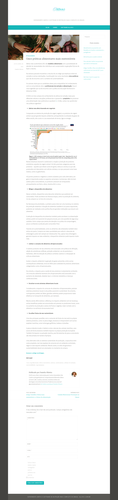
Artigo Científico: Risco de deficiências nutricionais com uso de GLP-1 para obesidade (94, 70)
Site (28, 456)
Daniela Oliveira (19, 69)
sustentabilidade (30, 365)
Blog (47, 27)
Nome (29, 444)
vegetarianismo (40, 365)
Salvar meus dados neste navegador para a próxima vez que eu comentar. (32, 470)
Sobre (55, 27)
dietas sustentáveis (44, 363)
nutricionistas (59, 363)
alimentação (35, 363)
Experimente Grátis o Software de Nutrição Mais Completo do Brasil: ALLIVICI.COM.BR (59, 497)
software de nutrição (69, 363)
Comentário (30, 418)
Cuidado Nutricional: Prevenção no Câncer (68, 395)
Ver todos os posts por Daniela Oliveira (51, 384)
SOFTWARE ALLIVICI (67, 27)
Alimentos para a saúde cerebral (93, 57)
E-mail (29, 450)
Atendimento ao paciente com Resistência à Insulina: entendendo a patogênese (94, 50)
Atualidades (30, 56)
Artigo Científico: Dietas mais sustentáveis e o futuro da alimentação (38, 395)
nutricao (53, 363)
